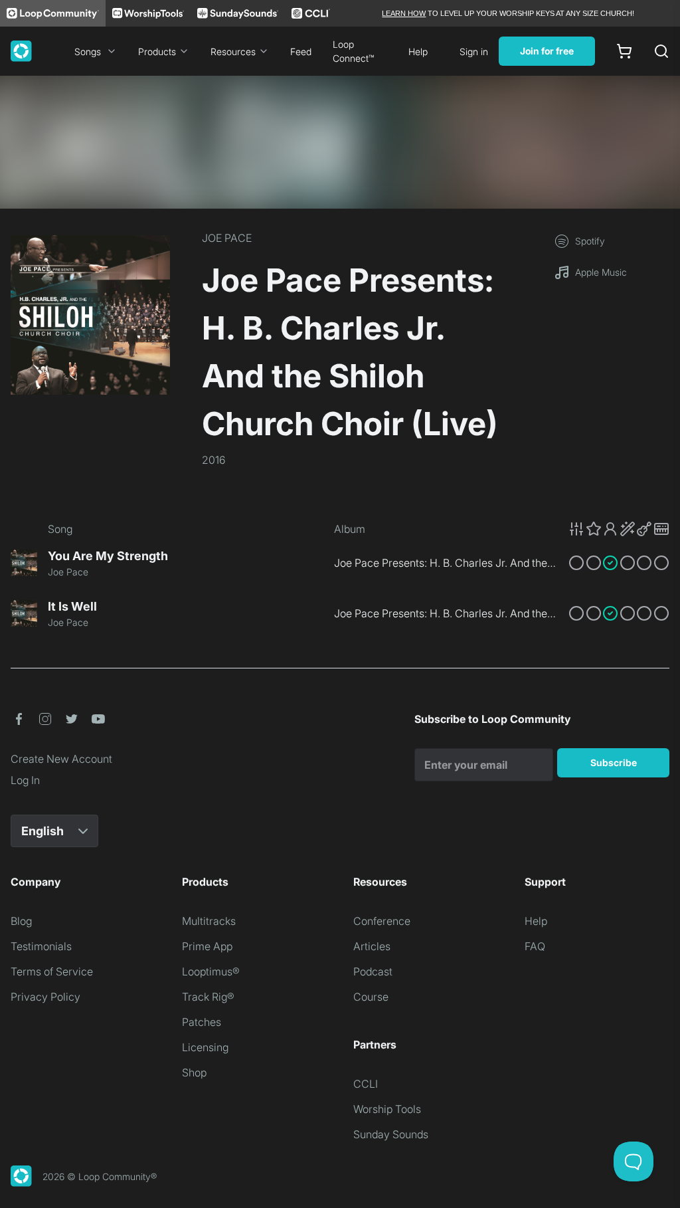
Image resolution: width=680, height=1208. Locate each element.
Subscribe (613, 762)
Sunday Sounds (390, 1134)
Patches (201, 1022)
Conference (381, 921)
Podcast (372, 971)
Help (418, 51)
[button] (618, 529)
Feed (300, 51)
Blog (21, 921)
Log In (25, 780)
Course (370, 996)
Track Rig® (208, 996)
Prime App (207, 946)
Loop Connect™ (353, 51)
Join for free (547, 50)
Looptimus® (211, 971)
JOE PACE (227, 238)
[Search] (661, 51)
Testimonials (41, 946)
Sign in (474, 51)
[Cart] (624, 51)
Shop (194, 1072)
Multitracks (209, 921)
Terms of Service (52, 971)
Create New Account (61, 758)
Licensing (205, 1047)
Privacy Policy (45, 996)
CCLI (365, 1083)
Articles (371, 946)
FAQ (535, 946)
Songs (87, 51)
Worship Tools (387, 1109)
